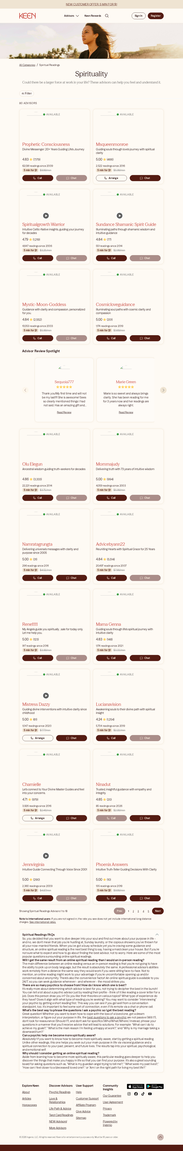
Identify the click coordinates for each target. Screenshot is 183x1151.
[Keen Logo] (27, 16)
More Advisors (57, 1128)
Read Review (64, 412)
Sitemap (81, 1118)
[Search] (107, 16)
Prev (119, 911)
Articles (26, 1098)
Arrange (113, 178)
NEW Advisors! (58, 1121)
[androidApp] (155, 1088)
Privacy (107, 1108)
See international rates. (42, 922)
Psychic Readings (59, 1092)
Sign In (139, 15)
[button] (157, 934)
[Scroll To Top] (160, 1137)
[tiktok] (143, 1095)
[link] (46, 216)
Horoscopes (29, 1105)
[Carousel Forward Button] (163, 390)
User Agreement (113, 1102)
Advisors (69, 15)
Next (158, 911)
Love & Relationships (57, 1100)
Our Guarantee (112, 1095)
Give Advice (83, 1111)
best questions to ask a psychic (107, 1017)
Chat (73, 178)
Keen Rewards (93, 15)
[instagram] (129, 1095)
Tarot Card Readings (61, 1115)
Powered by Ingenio (110, 1123)
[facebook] (136, 1095)
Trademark (109, 1115)
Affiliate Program (86, 1105)
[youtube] (150, 1095)
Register (156, 15)
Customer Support (87, 1098)
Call (40, 178)
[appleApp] (135, 1088)
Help (79, 1092)
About (26, 1092)
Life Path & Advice (60, 1108)
